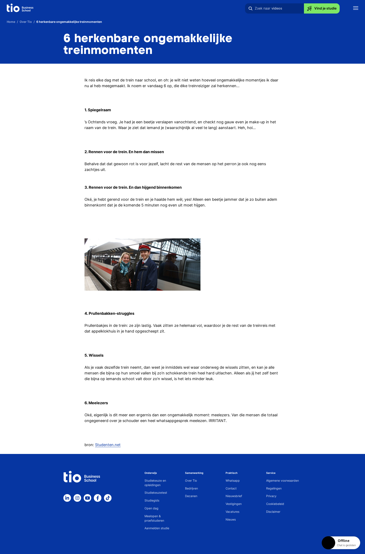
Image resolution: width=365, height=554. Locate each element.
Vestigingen (234, 504)
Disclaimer (273, 511)
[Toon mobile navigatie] (355, 8)
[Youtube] (87, 498)
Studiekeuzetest (155, 492)
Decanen (191, 496)
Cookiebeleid (275, 504)
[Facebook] (97, 498)
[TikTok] (108, 498)
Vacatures (232, 511)
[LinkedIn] (67, 498)
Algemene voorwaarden (282, 480)
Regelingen (274, 488)
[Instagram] (77, 498)
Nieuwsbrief (234, 496)
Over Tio (191, 480)
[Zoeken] (250, 8)
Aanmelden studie (156, 528)
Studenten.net (108, 445)
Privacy (271, 496)
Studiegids (151, 500)
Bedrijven (191, 488)
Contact (231, 488)
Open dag (151, 508)
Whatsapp (233, 480)
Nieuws (231, 519)
